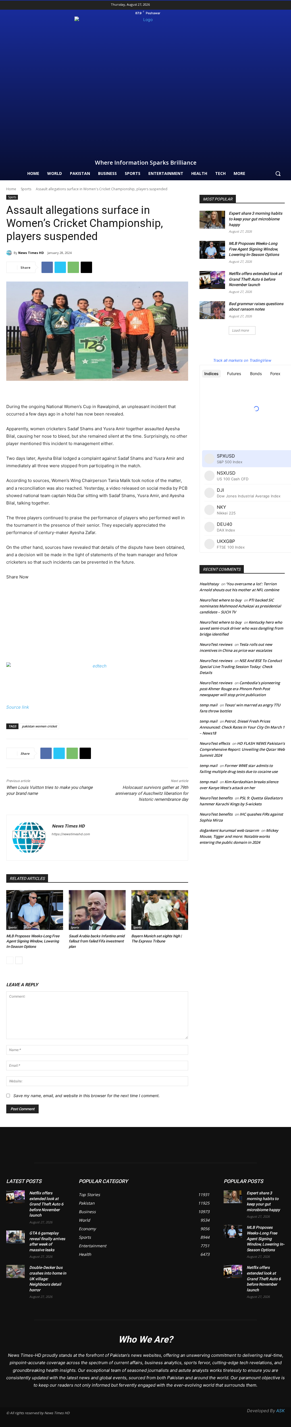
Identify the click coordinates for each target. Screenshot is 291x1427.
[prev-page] (9, 960)
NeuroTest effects (214, 743)
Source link (17, 707)
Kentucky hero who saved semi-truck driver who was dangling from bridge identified (241, 628)
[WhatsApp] (73, 267)
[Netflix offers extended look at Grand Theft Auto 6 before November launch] (212, 280)
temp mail (208, 705)
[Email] (86, 267)
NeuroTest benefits (215, 798)
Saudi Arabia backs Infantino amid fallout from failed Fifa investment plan (96, 941)
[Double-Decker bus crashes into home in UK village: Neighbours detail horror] (15, 1271)
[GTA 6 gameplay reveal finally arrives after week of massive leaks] (15, 1236)
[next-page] (18, 960)
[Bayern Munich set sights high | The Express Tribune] (159, 910)
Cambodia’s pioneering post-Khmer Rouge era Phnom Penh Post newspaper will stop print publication (239, 688)
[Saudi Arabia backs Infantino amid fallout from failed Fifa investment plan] (97, 910)
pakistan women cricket (39, 726)
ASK (280, 1410)
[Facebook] (263, 5)
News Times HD (31, 253)
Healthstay (209, 583)
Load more (240, 330)
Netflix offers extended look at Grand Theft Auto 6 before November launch (255, 279)
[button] (278, 173)
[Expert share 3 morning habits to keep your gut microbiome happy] (212, 220)
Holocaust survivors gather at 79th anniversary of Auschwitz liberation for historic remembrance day (151, 793)
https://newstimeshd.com (71, 834)
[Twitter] (281, 5)
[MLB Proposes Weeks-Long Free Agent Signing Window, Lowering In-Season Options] (34, 910)
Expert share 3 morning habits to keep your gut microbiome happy (255, 219)
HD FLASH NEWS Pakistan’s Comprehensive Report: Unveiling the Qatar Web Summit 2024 (242, 749)
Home (11, 189)
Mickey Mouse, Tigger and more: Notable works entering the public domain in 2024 (238, 836)
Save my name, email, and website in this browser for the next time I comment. (86, 1095)
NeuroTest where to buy (220, 600)
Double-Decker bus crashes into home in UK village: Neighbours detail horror (47, 1278)
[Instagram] (272, 5)
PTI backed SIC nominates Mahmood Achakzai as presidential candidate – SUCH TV (240, 606)
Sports (26, 189)
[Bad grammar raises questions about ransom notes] (212, 310)
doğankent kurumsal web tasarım (229, 830)
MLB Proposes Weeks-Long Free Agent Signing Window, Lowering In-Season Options (32, 941)
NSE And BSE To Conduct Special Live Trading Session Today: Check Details (240, 666)
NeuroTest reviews (215, 644)
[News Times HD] (10, 253)
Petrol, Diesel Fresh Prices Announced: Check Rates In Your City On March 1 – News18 (241, 727)
